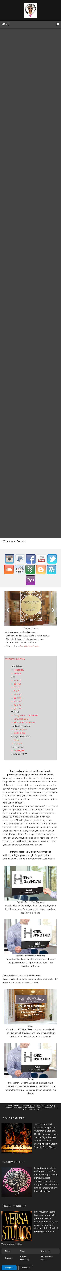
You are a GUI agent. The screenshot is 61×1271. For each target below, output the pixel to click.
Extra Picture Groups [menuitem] (30, 1109)
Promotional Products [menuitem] (46, 1107)
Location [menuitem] (25, 1106)
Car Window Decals (29, 646)
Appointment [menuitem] (13, 1106)
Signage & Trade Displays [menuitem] (42, 1106)
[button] (30, 611)
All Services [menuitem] (30, 1107)
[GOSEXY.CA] (30, 10)
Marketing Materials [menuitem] (14, 1107)
